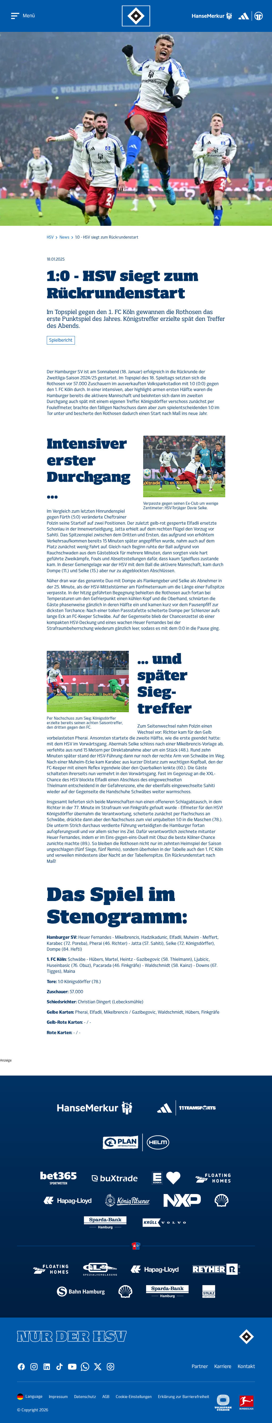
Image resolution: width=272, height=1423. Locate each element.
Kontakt (246, 1366)
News (64, 237)
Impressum (58, 1397)
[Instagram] (34, 1366)
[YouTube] (72, 1366)
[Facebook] (21, 1366)
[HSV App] (110, 1366)
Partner (200, 1366)
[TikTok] (59, 1366)
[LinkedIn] (46, 1366)
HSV (50, 237)
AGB (105, 1397)
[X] (98, 1366)
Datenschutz (85, 1397)
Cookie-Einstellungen (134, 1397)
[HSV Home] (136, 16)
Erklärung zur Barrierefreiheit (183, 1397)
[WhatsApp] (85, 1366)
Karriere (222, 1366)
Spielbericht (61, 340)
